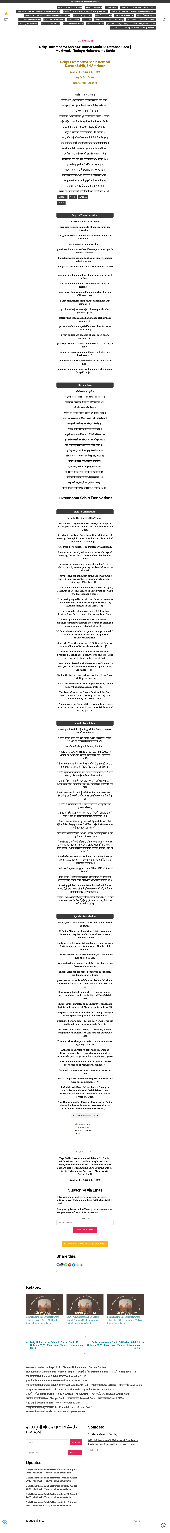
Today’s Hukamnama (93, 7)
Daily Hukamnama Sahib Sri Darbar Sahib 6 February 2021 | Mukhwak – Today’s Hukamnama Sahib (42, 1320)
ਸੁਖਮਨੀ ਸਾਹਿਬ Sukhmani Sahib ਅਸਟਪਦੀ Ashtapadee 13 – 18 (133, 11)
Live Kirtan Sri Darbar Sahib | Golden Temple (138, 7)
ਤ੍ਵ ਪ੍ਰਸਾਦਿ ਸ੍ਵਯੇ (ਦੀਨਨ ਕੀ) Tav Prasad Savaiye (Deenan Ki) (133, 28)
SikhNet (93, 1450)
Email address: (85, 1218)
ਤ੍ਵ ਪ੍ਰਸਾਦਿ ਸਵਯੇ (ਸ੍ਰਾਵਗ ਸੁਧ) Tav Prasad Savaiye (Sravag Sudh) (131, 24)
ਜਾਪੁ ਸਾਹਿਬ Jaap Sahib (103, 15)
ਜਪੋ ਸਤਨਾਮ (40, 1520)
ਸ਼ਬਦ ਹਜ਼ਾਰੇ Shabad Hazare (73, 24)
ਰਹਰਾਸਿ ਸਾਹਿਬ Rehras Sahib (54, 20)
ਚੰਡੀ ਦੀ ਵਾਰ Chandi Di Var (50, 24)
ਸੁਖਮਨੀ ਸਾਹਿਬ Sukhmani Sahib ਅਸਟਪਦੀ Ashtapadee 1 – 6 (38, 11)
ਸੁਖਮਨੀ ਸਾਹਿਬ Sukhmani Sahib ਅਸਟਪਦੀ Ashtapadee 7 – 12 (85, 11)
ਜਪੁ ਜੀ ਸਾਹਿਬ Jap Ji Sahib (82, 15)
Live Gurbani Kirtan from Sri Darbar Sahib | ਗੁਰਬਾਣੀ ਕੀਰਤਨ (85, 1)
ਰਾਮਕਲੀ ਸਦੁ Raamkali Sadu (28, 24)
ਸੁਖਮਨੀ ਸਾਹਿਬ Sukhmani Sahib (29, 20)
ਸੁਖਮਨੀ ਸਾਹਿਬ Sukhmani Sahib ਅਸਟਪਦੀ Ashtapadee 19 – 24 (47, 15)
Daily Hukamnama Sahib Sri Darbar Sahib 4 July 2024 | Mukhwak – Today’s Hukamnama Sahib (124, 1320)
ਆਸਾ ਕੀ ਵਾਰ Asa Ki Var (95, 24)
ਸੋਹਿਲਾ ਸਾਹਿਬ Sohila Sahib (146, 15)
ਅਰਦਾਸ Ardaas (73, 20)
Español (62, 197)
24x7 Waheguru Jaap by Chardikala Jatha (85, 1244)
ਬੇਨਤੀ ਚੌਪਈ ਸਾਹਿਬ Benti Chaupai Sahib (141, 20)
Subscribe (75, 1453)
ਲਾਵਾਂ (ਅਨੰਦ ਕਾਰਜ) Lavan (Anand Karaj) (109, 20)
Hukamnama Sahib (85, 41)
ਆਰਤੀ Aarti (86, 20)
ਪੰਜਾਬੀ (72, 197)
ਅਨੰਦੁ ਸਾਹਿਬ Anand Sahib (124, 15)
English (83, 197)
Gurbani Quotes (111, 7)
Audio (61, 202)
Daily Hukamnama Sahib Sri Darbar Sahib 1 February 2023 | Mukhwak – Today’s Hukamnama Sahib (83, 1320)
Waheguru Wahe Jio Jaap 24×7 (69, 7)
